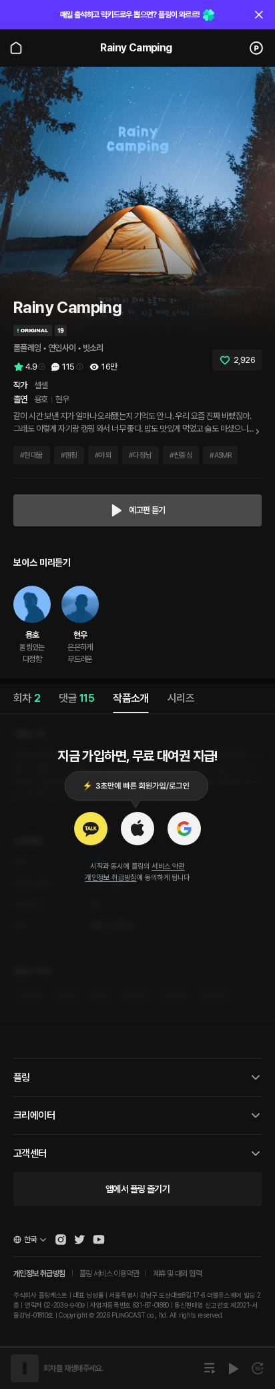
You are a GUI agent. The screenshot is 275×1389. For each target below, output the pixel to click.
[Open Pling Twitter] (79, 1240)
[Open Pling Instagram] (60, 1240)
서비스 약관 (168, 866)
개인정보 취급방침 (111, 877)
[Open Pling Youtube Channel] (99, 1240)
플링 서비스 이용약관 (109, 1273)
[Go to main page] (16, 48)
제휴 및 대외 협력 (177, 1273)
